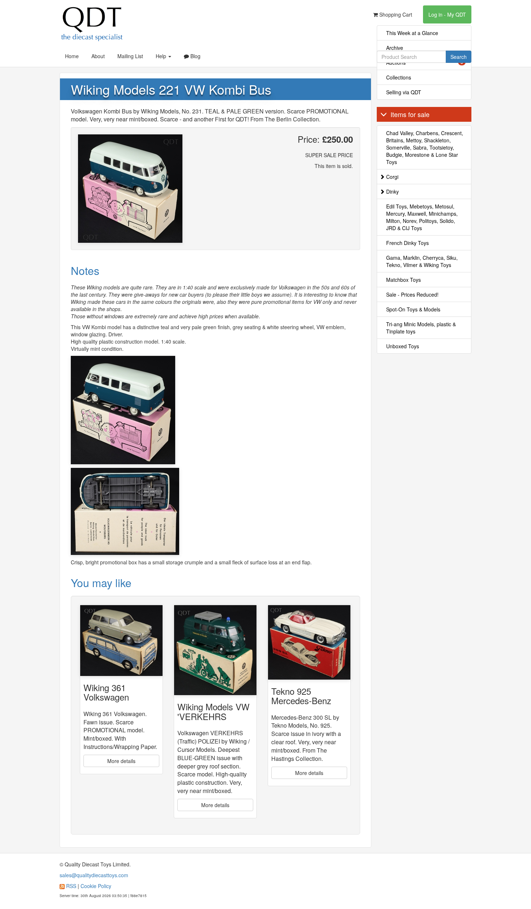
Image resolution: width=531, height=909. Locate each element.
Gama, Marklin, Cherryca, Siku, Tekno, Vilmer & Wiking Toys (422, 261)
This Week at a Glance (412, 32)
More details (121, 760)
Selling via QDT (403, 92)
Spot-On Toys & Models (413, 309)
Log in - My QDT (447, 14)
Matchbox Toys (403, 279)
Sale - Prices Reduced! (412, 294)
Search (458, 56)
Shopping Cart (395, 14)
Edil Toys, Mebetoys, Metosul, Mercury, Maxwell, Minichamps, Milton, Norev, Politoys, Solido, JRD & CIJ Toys (422, 217)
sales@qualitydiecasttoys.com (94, 875)
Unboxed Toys (402, 346)
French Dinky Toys (407, 242)
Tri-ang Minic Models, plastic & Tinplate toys (421, 327)
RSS (71, 885)
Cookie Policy (96, 885)
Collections (398, 77)
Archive (394, 47)
